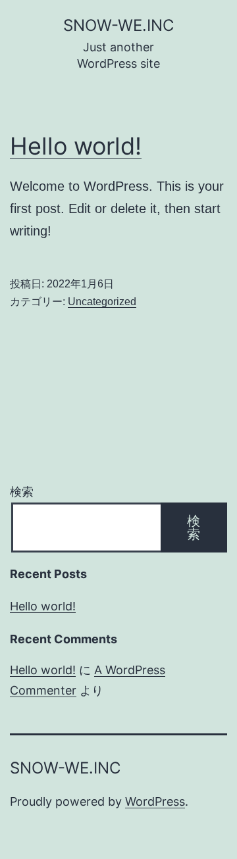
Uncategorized (102, 301)
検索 (22, 492)
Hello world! (76, 146)
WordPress (155, 801)
